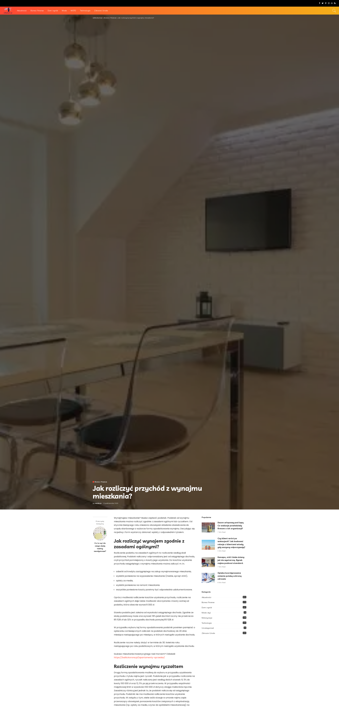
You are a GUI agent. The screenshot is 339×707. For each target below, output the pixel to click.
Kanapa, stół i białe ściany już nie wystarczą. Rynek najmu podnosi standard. (231, 560)
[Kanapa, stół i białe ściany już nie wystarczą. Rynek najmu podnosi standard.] (208, 562)
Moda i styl (206, 612)
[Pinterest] (325, 3)
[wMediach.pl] (8, 11)
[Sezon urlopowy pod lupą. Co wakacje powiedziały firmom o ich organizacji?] (208, 527)
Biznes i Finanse (101, 482)
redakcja (98, 503)
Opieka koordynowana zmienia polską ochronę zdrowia (230, 576)
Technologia (207, 623)
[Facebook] (319, 3)
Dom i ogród (207, 607)
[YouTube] (331, 3)
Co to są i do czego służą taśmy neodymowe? (100, 547)
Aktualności (206, 597)
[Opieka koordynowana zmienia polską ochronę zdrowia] (208, 578)
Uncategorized (208, 628)
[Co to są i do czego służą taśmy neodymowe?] (100, 533)
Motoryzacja (207, 618)
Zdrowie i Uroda (208, 633)
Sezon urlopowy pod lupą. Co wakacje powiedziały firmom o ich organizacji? (231, 525)
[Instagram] (328, 3)
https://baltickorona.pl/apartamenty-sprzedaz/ (139, 657)
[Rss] (334, 3)
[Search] (334, 11)
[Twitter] (322, 3)
